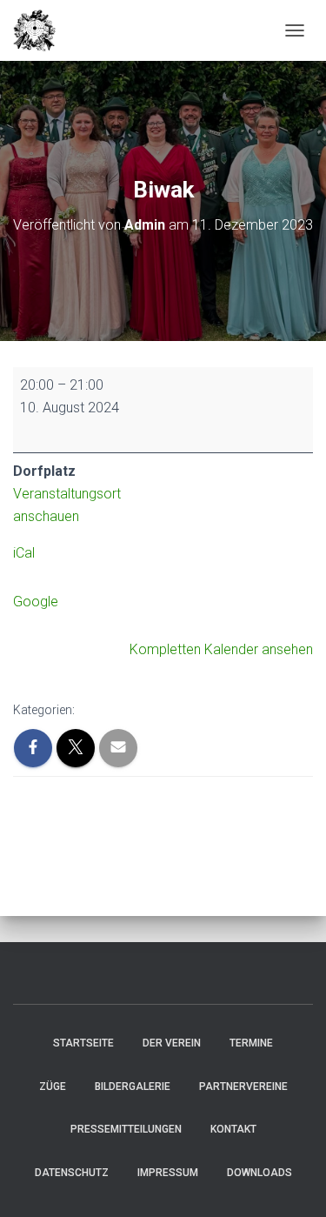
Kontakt (233, 1129)
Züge (52, 1086)
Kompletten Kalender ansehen (221, 649)
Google (35, 601)
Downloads (259, 1173)
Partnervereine (243, 1086)
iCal (24, 553)
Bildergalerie (132, 1086)
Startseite (83, 1043)
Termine (251, 1043)
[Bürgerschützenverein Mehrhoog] (41, 30)
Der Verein (172, 1043)
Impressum (167, 1173)
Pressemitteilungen (126, 1129)
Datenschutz (72, 1173)
